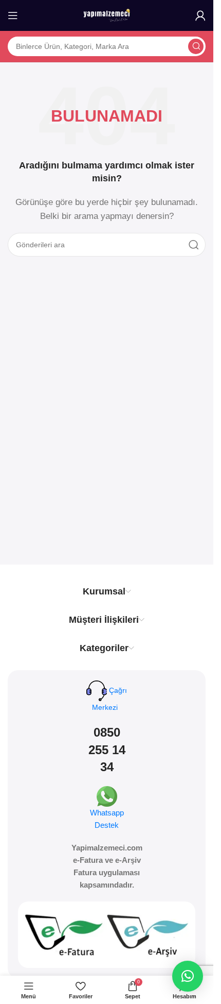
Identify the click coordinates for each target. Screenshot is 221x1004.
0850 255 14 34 (106, 749)
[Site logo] (107, 14)
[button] (187, 976)
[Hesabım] (200, 15)
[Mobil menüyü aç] (13, 15)
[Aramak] (196, 46)
